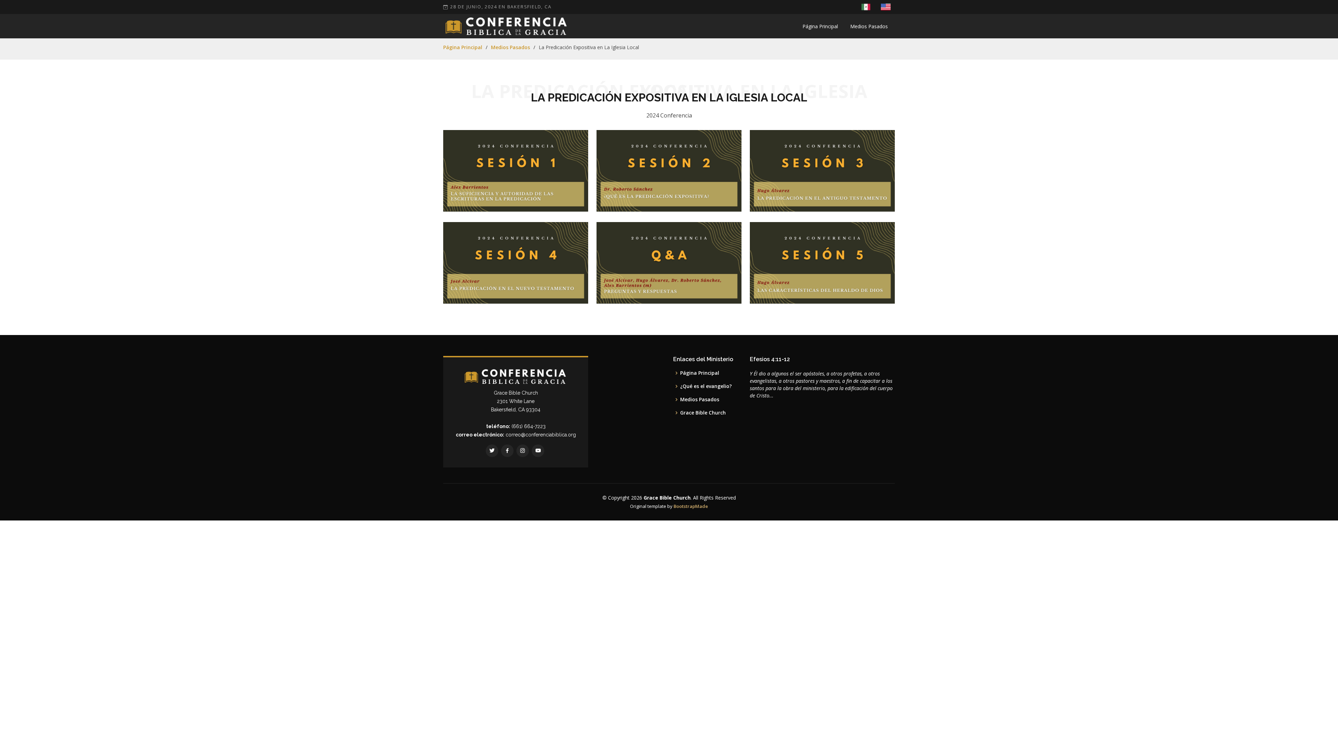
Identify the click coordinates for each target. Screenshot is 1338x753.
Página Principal (820, 26)
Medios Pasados (869, 26)
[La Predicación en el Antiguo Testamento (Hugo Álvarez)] (870, 194)
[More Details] (574, 194)
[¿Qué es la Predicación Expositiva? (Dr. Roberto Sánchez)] (717, 197)
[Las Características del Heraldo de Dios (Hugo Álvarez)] (870, 289)
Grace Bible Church (703, 412)
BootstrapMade (691, 506)
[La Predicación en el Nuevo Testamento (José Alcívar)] (564, 289)
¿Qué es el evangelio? (706, 386)
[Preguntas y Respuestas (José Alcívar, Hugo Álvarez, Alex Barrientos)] (717, 289)
